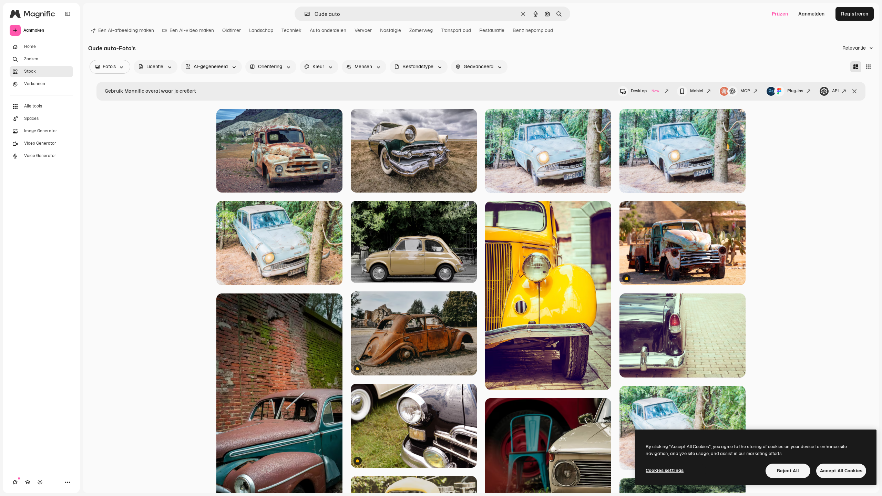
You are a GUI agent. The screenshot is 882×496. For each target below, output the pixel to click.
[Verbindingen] (15, 482)
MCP (745, 91)
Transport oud (456, 30)
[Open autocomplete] (304, 14)
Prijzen (780, 14)
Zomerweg (421, 30)
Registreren (854, 14)
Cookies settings (665, 470)
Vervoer (363, 30)
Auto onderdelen (328, 30)
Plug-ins (795, 91)
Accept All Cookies (841, 471)
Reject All (788, 471)
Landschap (261, 30)
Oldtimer (231, 30)
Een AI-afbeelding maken (126, 30)
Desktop (645, 91)
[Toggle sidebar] (67, 13)
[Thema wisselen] (39, 482)
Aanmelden (811, 14)
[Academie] (27, 482)
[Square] (868, 66)
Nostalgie (390, 30)
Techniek (291, 30)
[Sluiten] (854, 91)
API (835, 91)
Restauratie (491, 30)
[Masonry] (855, 66)
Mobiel (696, 91)
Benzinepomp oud (533, 30)
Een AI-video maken (192, 30)
